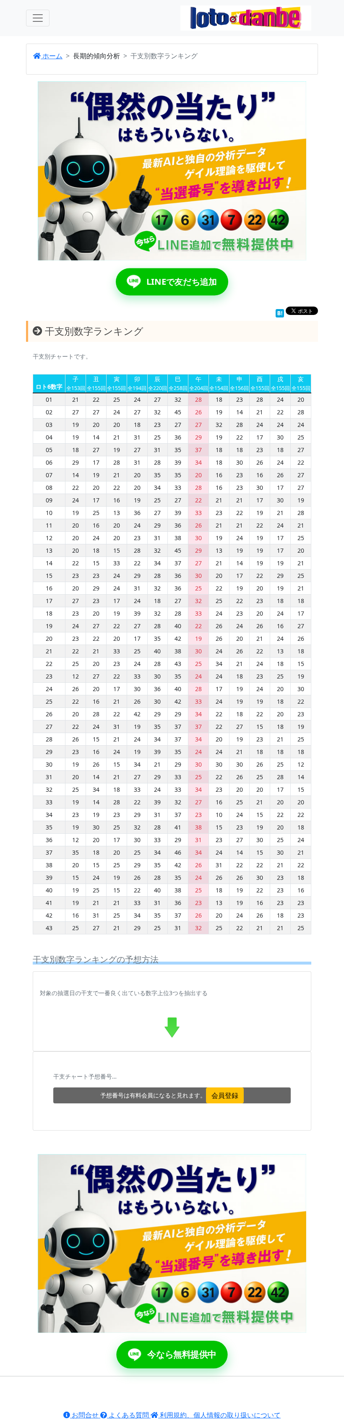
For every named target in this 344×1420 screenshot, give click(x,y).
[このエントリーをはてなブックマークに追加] (280, 312)
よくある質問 (129, 1415)
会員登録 (224, 1095)
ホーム (52, 55)
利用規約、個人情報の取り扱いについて (219, 1415)
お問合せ (85, 1415)
